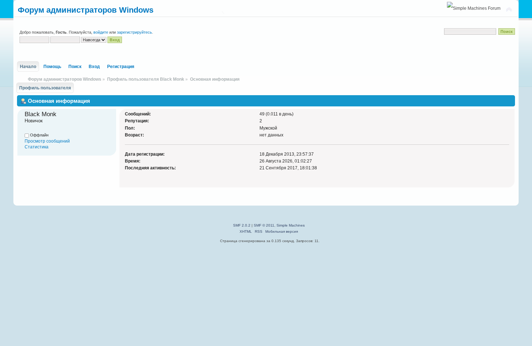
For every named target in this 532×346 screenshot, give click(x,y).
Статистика (36, 146)
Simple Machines (290, 225)
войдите (100, 32)
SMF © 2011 (264, 225)
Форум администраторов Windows (85, 9)
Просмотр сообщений (47, 141)
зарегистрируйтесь (134, 32)
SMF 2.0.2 (241, 225)
